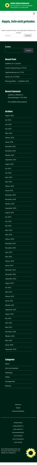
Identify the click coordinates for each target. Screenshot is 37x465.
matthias (11, 95)
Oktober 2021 (9, 305)
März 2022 (8, 292)
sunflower (14, 451)
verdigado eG (11, 453)
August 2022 (9, 283)
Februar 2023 (9, 261)
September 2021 (10, 310)
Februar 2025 (9, 186)
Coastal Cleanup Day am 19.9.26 (16, 68)
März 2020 (8, 340)
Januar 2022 (9, 301)
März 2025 (8, 182)
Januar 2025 (9, 190)
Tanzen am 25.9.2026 (12, 77)
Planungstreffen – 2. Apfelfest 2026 (17, 81)
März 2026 (8, 133)
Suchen (8, 47)
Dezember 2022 (10, 270)
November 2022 (10, 274)
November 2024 (10, 199)
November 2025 (10, 151)
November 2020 (10, 332)
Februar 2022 (9, 296)
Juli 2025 (8, 168)
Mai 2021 (8, 318)
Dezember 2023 (10, 243)
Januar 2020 (9, 345)
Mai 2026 (8, 129)
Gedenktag (8, 373)
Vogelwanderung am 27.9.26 (14, 72)
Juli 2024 (8, 217)
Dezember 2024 (10, 195)
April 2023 (8, 252)
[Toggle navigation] (34, 13)
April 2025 (8, 177)
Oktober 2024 (9, 204)
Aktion (7, 364)
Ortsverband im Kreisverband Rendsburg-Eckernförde (21, 6)
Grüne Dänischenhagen (19, 3)
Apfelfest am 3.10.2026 (13, 63)
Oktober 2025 (9, 155)
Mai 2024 (8, 226)
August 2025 (9, 164)
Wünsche (8, 386)
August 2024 (9, 213)
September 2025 (10, 160)
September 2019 (10, 349)
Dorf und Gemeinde (11, 368)
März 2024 (8, 235)
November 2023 (10, 248)
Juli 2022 (8, 288)
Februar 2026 (9, 138)
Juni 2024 (8, 221)
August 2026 (9, 116)
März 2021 (8, 327)
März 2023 (8, 257)
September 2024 (10, 208)
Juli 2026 (8, 120)
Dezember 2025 (10, 146)
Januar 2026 (9, 142)
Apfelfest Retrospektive (19, 102)
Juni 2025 (8, 173)
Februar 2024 (9, 239)
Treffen (7, 377)
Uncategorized (10, 381)
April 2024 (8, 230)
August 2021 (9, 314)
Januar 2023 (9, 265)
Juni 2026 (8, 124)
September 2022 (10, 279)
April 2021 (8, 323)
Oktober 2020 (9, 336)
